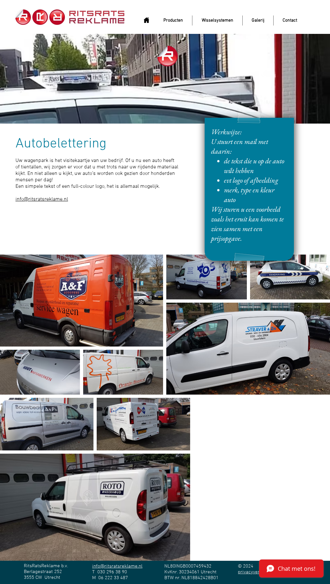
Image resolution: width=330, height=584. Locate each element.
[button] (173, 20)
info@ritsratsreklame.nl (41, 199)
